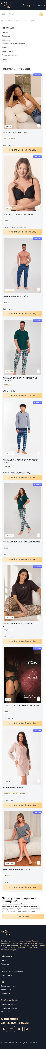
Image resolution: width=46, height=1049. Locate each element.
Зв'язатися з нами (10, 55)
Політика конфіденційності (13, 44)
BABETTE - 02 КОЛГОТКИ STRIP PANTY (21, 706)
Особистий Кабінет (9, 1004)
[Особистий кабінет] (23, 5)
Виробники (5, 993)
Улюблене (5, 1012)
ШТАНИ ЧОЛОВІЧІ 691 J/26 (15, 296)
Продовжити (23, 917)
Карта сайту (7, 59)
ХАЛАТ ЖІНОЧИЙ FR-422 (14, 788)
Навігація (6, 47)
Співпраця (6, 40)
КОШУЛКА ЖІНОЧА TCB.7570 (16, 870)
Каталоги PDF (8, 51)
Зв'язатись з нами (8, 986)
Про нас (5, 32)
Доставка (6, 36)
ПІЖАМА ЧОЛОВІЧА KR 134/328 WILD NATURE (20, 379)
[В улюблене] (38, 126)
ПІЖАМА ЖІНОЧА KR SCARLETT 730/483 (21, 542)
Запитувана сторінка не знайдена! (20, 21)
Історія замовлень (9, 1008)
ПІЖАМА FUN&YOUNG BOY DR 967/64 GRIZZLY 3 (20, 461)
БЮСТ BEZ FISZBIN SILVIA (15, 132)
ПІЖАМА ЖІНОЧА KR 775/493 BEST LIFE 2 (21, 625)
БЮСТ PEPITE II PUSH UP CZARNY (18, 214)
